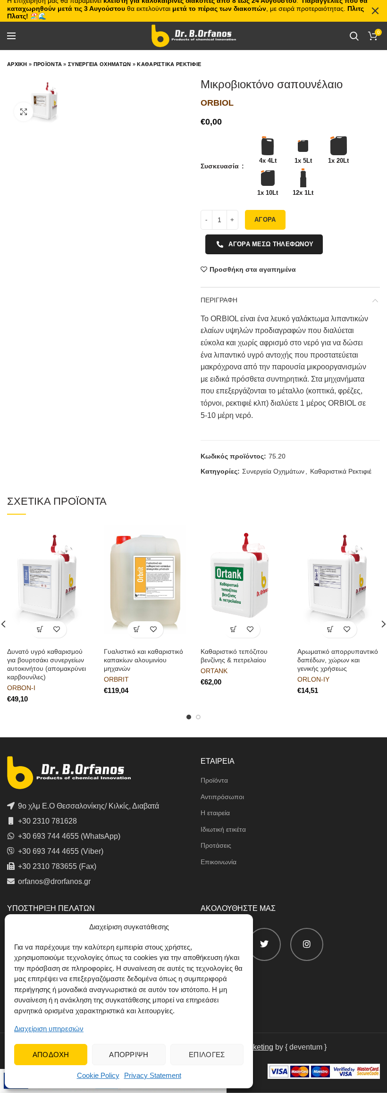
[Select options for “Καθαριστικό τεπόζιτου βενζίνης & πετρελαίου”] (234, 629)
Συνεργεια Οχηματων (99, 64)
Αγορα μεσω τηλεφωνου (270, 244)
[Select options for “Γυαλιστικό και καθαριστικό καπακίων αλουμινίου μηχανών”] (137, 629)
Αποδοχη (51, 1055)
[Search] (354, 36)
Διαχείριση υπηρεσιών (49, 1029)
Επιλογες (207, 1055)
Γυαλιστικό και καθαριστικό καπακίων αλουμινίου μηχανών (143, 660)
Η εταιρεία (215, 813)
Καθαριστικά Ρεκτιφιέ (340, 471)
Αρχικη (17, 64)
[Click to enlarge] (23, 111)
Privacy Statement (152, 1075)
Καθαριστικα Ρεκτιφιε (169, 64)
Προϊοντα (48, 64)
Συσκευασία (221, 166)
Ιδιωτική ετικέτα (223, 829)
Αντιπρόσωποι (222, 797)
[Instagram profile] (306, 944)
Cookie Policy (98, 1075)
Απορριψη (128, 1055)
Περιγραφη (219, 300)
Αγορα (265, 219)
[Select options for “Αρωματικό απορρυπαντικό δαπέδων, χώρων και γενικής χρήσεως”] (330, 629)
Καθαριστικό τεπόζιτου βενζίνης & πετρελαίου (234, 656)
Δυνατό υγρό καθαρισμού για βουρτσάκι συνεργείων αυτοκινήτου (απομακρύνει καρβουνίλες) (46, 664)
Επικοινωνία (218, 862)
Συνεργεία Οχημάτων (273, 471)
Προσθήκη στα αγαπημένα (253, 269)
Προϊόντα (214, 780)
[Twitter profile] (264, 944)
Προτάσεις (216, 845)
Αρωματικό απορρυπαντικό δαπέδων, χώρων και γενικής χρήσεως (337, 660)
